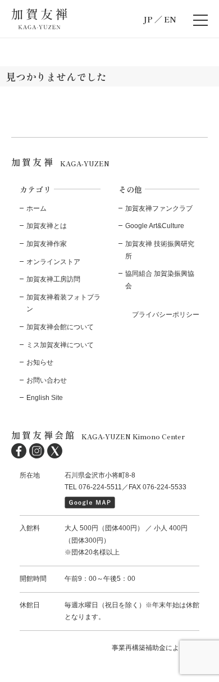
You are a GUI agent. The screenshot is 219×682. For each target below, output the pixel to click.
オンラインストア (53, 262)
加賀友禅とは (46, 226)
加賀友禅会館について (60, 327)
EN (170, 19)
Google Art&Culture (154, 226)
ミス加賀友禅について (60, 345)
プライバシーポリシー (165, 315)
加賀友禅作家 (46, 244)
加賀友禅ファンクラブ (159, 208)
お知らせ (39, 362)
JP (148, 19)
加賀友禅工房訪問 (53, 279)
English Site (44, 398)
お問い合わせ (46, 380)
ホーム (36, 208)
